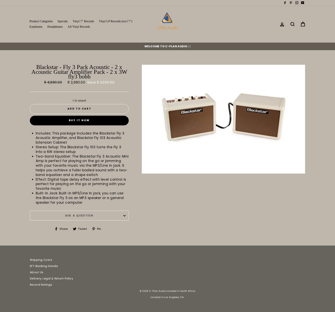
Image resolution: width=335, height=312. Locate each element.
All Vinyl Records (79, 26)
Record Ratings (41, 285)
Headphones (55, 26)
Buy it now (79, 120)
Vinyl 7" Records (83, 21)
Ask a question (79, 215)
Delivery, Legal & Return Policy (51, 278)
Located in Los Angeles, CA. (167, 297)
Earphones (35, 26)
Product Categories (41, 21)
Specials (63, 21)
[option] (167, 46)
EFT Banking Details (44, 266)
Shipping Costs (41, 260)
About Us (36, 272)
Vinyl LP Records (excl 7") (115, 21)
